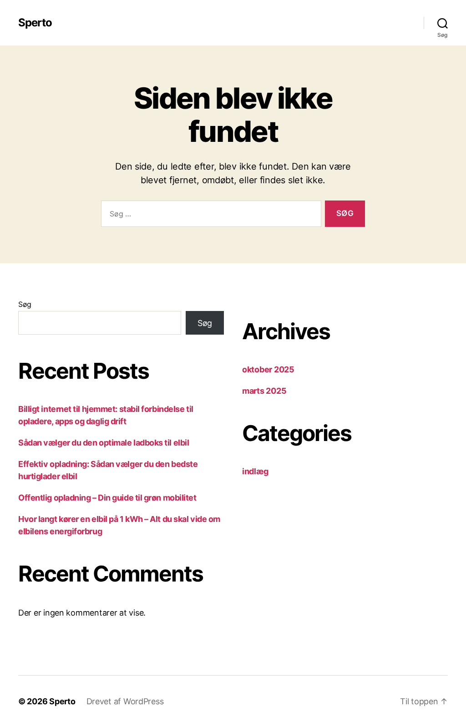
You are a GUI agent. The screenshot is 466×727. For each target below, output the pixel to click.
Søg (24, 304)
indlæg (255, 471)
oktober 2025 (268, 369)
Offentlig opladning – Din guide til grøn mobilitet (107, 497)
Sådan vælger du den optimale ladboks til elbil (103, 442)
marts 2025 (264, 391)
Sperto (35, 22)
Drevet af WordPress (125, 701)
